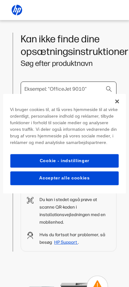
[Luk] (117, 101)
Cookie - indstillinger (64, 160)
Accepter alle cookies (64, 178)
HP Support (66, 242)
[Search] (109, 89)
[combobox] (68, 89)
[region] (64, 143)
